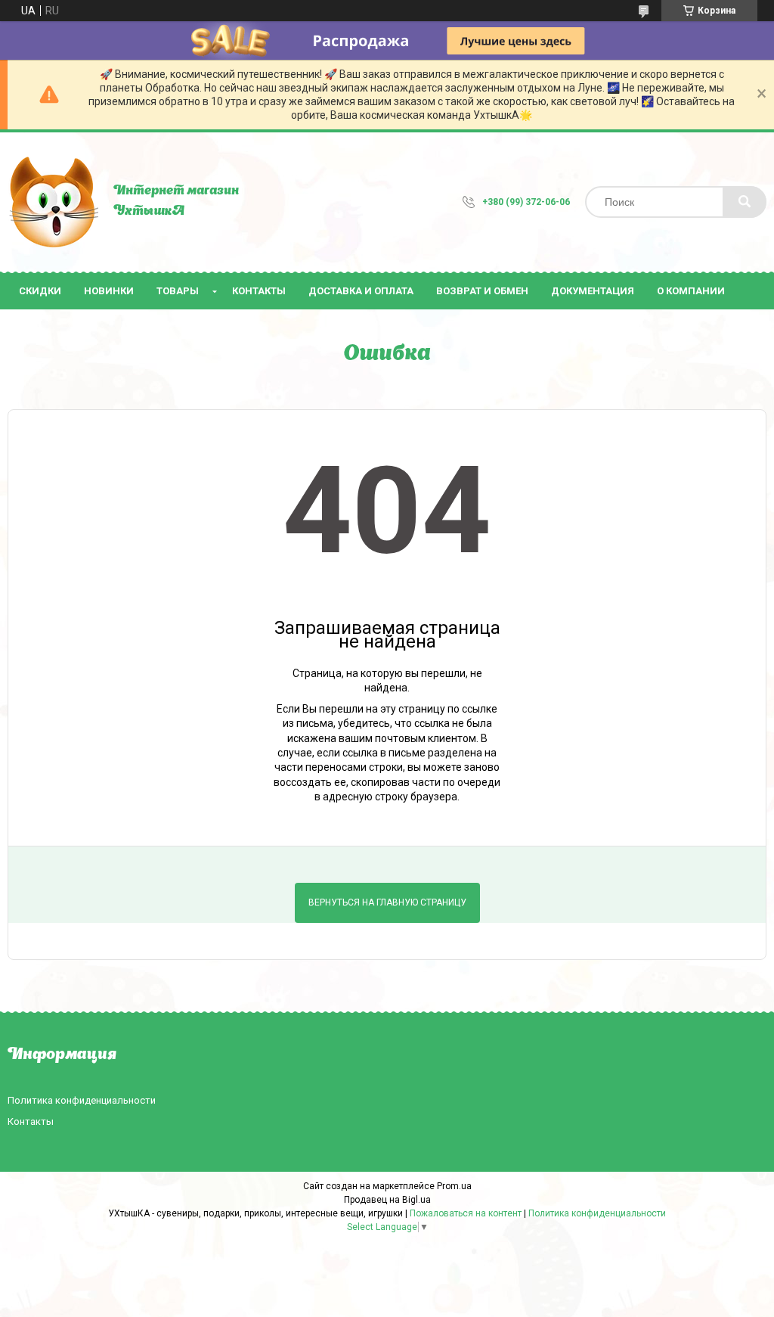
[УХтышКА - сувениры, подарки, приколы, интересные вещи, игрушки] (53, 202)
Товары (177, 291)
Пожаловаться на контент (466, 1213)
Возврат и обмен (482, 291)
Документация (592, 291)
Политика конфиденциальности (82, 1100)
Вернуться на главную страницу (387, 902)
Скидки (40, 291)
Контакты (259, 291)
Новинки (109, 291)
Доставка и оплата (360, 291)
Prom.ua (454, 1186)
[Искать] (744, 202)
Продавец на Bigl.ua (387, 1199)
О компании (691, 291)
